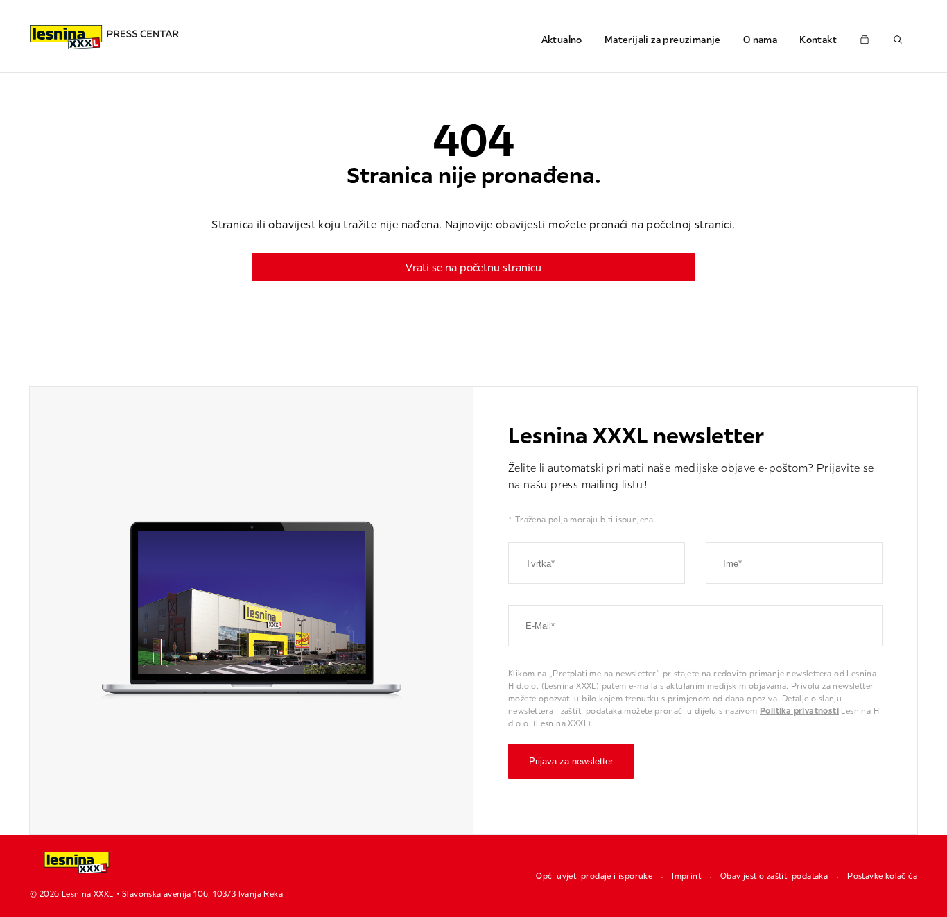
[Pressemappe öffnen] (864, 39)
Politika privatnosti (799, 710)
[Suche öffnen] (897, 39)
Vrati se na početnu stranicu (473, 267)
